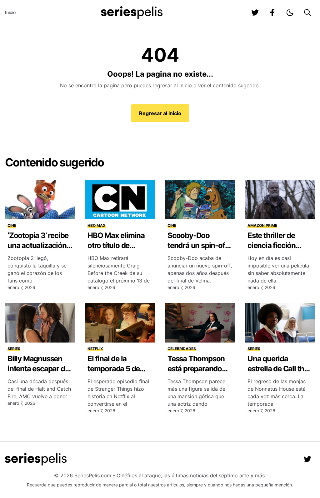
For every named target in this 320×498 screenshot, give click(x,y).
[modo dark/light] (290, 12)
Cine (12, 225)
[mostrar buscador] (307, 12)
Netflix (95, 348)
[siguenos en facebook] (272, 12)
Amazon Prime (262, 225)
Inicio (10, 12)
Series (14, 348)
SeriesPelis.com (92, 475)
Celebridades (182, 348)
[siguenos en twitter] (255, 12)
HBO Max (97, 225)
